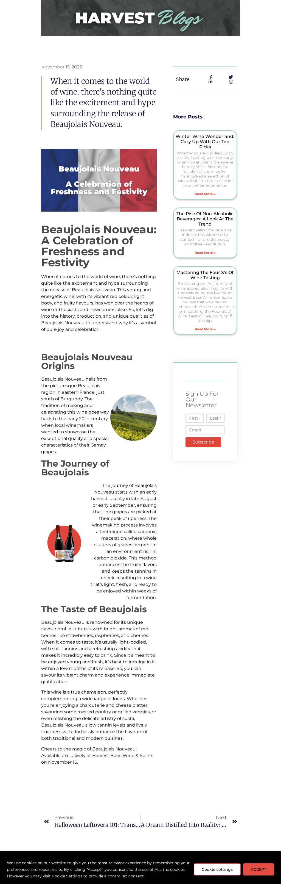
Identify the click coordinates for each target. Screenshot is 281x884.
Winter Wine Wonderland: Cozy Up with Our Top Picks (205, 141)
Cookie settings (217, 869)
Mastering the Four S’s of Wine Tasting (205, 275)
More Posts (188, 117)
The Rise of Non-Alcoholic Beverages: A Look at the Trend (205, 219)
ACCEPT (258, 869)
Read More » (205, 194)
